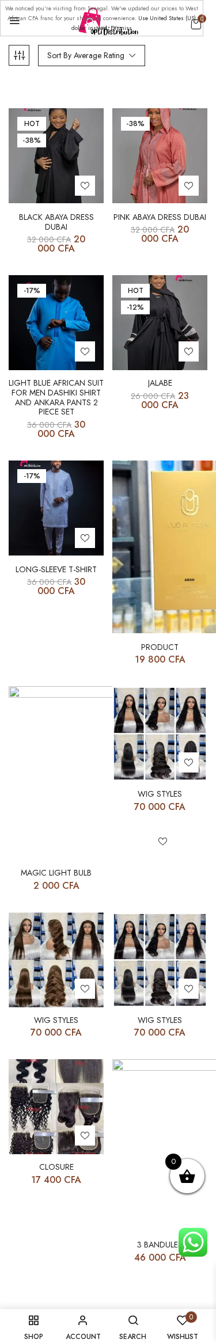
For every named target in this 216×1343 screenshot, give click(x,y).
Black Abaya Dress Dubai (56, 222)
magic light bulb (56, 873)
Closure (56, 1167)
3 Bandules (160, 1245)
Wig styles (160, 794)
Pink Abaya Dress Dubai (159, 217)
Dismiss (121, 28)
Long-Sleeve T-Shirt (56, 570)
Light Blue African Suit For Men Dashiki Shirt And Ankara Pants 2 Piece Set (56, 397)
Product (160, 647)
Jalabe (160, 383)
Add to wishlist (85, 186)
